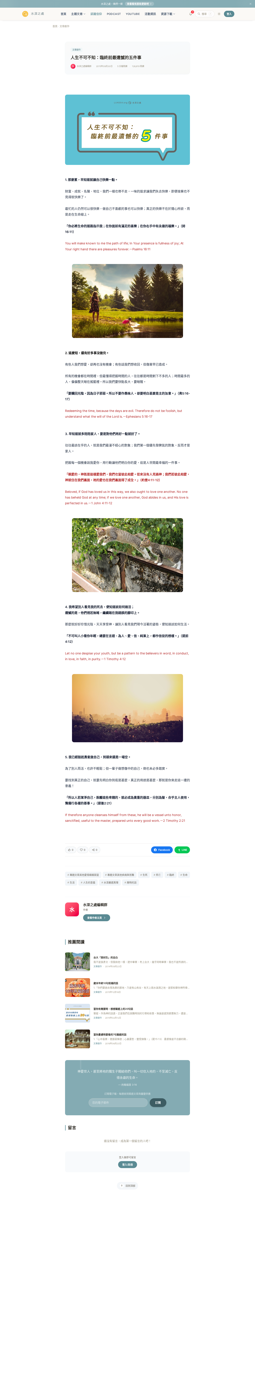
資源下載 (166, 14)
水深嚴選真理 (109, 882)
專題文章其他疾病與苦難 (119, 874)
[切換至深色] (219, 13)
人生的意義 (88, 882)
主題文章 (77, 14)
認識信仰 (96, 14)
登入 (229, 13)
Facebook (164, 849)
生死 (143, 874)
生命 (184, 874)
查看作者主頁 (94, 917)
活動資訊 (150, 14)
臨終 (170, 874)
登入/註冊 (127, 1164)
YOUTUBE (133, 14)
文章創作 (64, 26)
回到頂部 (130, 1185)
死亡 (157, 874)
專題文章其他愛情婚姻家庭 (83, 874)
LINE (184, 849)
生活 (71, 882)
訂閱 (158, 1102)
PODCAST (114, 14)
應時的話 (131, 882)
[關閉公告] (250, 3)
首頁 (63, 14)
